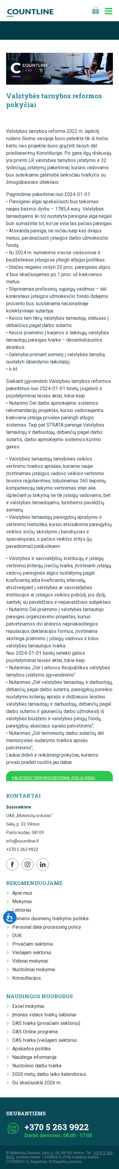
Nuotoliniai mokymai (33, 969)
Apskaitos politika (31, 1049)
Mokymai (22, 901)
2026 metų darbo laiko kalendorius (49, 1074)
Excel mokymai (28, 1006)
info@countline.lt (22, 841)
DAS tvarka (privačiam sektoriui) (46, 1023)
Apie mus (22, 893)
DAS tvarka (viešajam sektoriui (44, 1040)
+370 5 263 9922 (22, 849)
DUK (17, 935)
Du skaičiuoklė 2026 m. (36, 1083)
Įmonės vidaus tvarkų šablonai (44, 1015)
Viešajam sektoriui (31, 952)
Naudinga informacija (34, 1057)
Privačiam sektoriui (32, 944)
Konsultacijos (26, 978)
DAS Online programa (35, 1032)
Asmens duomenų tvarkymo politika (50, 918)
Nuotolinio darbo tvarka (36, 1066)
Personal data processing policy (46, 927)
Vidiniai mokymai (30, 961)
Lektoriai (21, 910)
